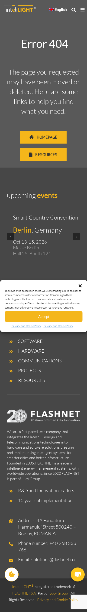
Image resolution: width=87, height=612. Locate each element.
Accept (43, 316)
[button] (80, 286)
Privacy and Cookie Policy (26, 326)
